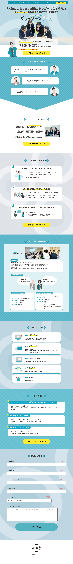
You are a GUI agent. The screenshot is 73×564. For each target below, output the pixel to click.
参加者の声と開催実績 (36, 2)
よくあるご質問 (46, 2)
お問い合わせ (61, 2)
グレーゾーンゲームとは (24, 2)
